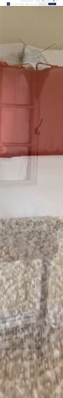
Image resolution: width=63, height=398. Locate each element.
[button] (16, 3)
